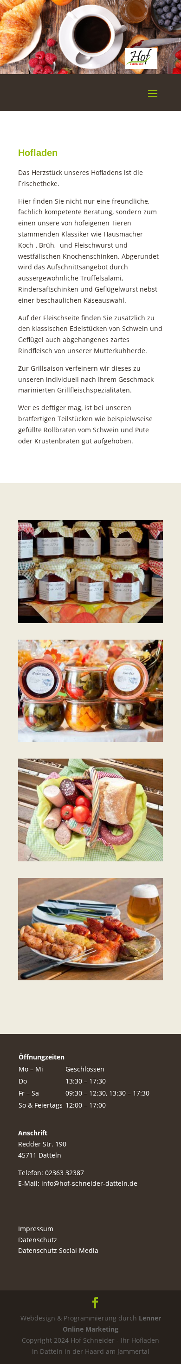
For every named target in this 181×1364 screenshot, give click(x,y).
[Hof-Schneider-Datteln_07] (90, 620)
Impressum (35, 1228)
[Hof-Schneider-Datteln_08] (90, 739)
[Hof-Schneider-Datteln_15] (90, 977)
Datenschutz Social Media (58, 1250)
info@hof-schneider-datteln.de (89, 1183)
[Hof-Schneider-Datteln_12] (90, 858)
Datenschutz (37, 1239)
